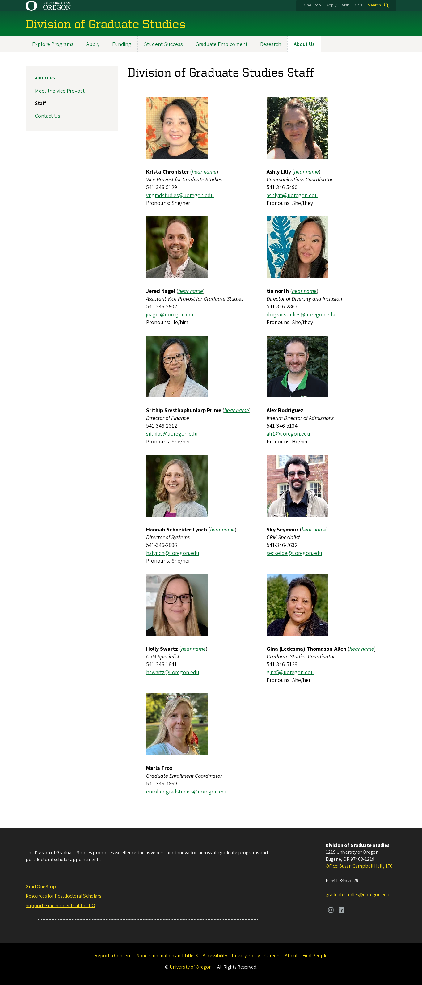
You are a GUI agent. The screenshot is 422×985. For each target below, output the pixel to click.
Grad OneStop (41, 886)
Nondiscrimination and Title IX (167, 955)
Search (374, 5)
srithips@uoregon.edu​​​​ (172, 434)
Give (359, 5)
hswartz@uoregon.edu (172, 672)
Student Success (163, 44)
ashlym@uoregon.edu (292, 195)
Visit (345, 5)
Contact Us (47, 116)
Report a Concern (113, 955)
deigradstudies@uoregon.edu (301, 315)
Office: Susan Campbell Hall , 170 (359, 866)
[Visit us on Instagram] (331, 910)
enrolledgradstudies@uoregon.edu (187, 792)
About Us (304, 44)
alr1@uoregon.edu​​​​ (288, 434)
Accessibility (215, 955)
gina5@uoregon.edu (290, 672)
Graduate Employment (221, 44)
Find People (314, 955)
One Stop (312, 5)
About (291, 955)
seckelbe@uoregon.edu (294, 553)
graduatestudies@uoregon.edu (357, 894)
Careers (272, 955)
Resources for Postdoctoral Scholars (63, 896)
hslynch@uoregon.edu (172, 553)
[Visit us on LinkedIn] (341, 910)
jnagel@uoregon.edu (170, 315)
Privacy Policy (246, 955)
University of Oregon (191, 967)
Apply (331, 5)
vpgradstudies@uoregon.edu (180, 195)
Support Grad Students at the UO (60, 905)
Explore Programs (53, 44)
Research (270, 44)
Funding (121, 44)
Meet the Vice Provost (60, 91)
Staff (40, 103)
